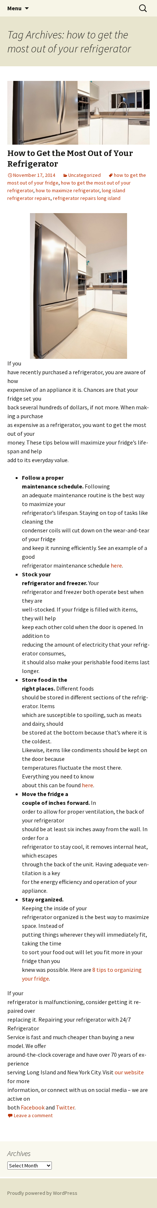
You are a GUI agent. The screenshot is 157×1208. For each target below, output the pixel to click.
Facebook (33, 1107)
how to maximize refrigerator (67, 190)
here (116, 565)
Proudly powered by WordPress (42, 1193)
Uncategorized (84, 175)
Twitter (65, 1107)
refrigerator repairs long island (86, 198)
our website (129, 1072)
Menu (14, 8)
